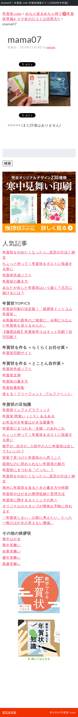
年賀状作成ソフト (17, 275)
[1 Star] (9, 125)
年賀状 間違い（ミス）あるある (28, 416)
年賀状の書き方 (15, 281)
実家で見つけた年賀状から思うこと (31, 457)
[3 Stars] (14, 125)
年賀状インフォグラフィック (26, 410)
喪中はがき (11, 539)
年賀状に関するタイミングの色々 (30, 500)
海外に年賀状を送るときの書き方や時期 (35, 487)
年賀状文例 (11, 375)
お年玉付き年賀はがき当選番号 (28, 422)
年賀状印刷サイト (17, 353)
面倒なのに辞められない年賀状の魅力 (33, 464)
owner (51, 47)
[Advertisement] (39, 684)
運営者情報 (9, 712)
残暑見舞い (11, 564)
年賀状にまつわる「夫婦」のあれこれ (33, 428)
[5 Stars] (19, 125)
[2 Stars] (11, 125)
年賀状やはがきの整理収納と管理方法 (33, 494)
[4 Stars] (16, 125)
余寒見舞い (11, 551)
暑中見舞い (11, 557)
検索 (7, 163)
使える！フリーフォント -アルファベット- (37, 394)
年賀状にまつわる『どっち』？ (28, 470)
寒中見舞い (11, 545)
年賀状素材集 (13, 387)
